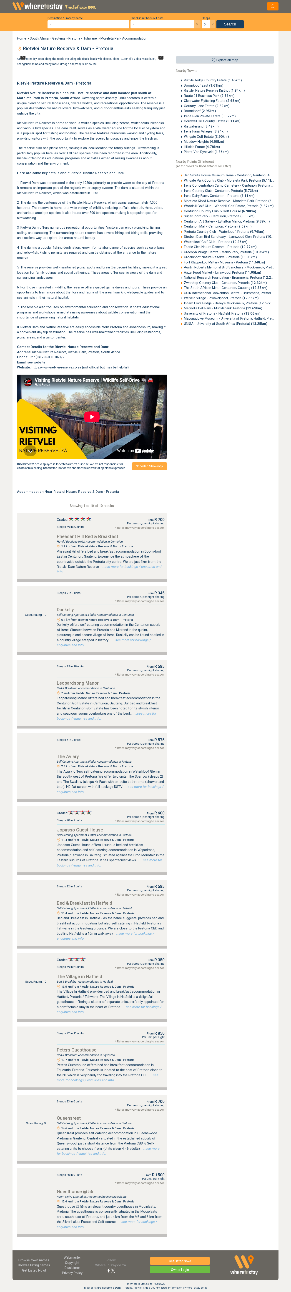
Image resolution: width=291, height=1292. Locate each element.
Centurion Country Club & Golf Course (220, 211)
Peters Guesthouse (76, 1050)
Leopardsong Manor (78, 683)
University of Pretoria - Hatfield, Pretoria (222, 313)
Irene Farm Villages (206, 131)
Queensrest (69, 1118)
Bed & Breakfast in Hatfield (84, 903)
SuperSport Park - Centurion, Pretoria (219, 216)
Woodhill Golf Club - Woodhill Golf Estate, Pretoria (229, 206)
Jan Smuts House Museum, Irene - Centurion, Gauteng (232, 175)
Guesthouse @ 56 (75, 1191)
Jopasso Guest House (80, 830)
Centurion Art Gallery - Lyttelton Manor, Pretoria (227, 221)
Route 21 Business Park (209, 96)
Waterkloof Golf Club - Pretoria (216, 242)
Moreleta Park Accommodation (123, 38)
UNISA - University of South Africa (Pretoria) (225, 324)
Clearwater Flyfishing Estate (212, 101)
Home (21, 38)
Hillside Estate (202, 147)
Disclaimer (72, 1268)
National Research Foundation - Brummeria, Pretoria (231, 277)
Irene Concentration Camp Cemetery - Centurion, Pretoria (234, 185)
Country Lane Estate (207, 106)
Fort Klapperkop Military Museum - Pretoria (224, 262)
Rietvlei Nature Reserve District (214, 90)
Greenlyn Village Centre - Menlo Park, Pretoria (226, 252)
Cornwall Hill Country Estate (212, 121)
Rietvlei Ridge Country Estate (213, 80)
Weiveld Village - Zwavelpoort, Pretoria (221, 298)
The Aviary (68, 756)
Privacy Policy (72, 1273)
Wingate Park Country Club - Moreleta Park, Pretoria (230, 180)
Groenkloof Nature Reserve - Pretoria (220, 257)
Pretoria (51, 98)
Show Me (91, 63)
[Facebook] (108, 1270)
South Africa (39, 38)
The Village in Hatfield (79, 976)
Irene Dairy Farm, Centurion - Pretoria (219, 196)
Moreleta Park (28, 98)
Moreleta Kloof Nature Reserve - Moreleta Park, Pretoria (233, 201)
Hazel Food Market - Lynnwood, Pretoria (222, 272)
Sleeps (206, 18)
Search (230, 24)
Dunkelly (65, 609)
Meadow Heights (204, 142)
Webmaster (72, 1257)
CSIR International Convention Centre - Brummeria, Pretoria (237, 293)
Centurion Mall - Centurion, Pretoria (218, 226)
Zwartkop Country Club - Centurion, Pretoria (225, 283)
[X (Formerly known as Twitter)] (113, 1270)
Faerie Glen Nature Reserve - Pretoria (220, 247)
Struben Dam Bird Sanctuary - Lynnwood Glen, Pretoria (233, 237)
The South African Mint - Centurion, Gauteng (226, 288)
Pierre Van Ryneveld (206, 152)
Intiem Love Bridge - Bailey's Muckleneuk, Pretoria (229, 303)
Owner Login (180, 1270)
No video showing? (149, 466)
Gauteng (58, 38)
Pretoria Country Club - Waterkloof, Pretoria (224, 232)
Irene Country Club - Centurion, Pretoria (221, 191)
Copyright (72, 1263)
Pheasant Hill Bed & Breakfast (87, 536)
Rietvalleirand (201, 126)
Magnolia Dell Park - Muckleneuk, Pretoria (223, 308)
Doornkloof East (203, 85)
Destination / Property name (65, 18)
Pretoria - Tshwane (82, 38)
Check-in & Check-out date (146, 18)
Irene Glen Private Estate (210, 116)
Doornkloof (200, 111)
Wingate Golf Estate (206, 137)
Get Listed (34, 1270)
